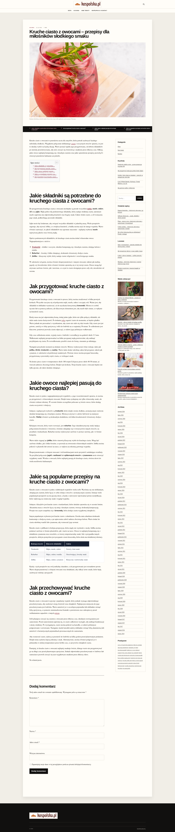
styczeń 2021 (121, 569)
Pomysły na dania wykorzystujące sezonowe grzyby (129, 370)
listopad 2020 (121, 576)
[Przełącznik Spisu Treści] (56, 162)
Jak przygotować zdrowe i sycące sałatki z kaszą (130, 251)
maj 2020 (120, 598)
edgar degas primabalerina (123, 647)
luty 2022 (120, 522)
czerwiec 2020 (121, 594)
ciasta (73, 143)
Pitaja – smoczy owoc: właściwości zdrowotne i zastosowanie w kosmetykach (130, 222)
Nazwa (32, 731)
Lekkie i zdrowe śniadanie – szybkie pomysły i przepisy (130, 256)
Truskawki (36, 247)
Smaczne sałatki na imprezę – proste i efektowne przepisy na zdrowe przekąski (130, 345)
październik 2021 (122, 537)
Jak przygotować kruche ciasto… (45, 168)
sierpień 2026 (121, 411)
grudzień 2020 (121, 573)
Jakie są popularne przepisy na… (45, 174)
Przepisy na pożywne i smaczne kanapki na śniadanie (129, 269)
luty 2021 (120, 565)
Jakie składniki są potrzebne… (45, 166)
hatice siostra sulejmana (127, 652)
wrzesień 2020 (121, 583)
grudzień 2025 (121, 440)
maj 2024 (120, 483)
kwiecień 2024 (121, 487)
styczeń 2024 (121, 497)
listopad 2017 (121, 619)
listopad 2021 (121, 533)
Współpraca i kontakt (99, 10)
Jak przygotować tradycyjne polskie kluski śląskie (130, 171)
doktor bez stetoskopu (137, 644)
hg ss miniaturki (135, 652)
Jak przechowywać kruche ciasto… (46, 177)
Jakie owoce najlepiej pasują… (45, 171)
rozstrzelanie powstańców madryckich (125, 663)
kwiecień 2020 (121, 601)
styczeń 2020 (121, 612)
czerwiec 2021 (121, 551)
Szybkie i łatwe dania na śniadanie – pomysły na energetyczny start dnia (130, 176)
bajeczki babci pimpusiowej (127, 644)
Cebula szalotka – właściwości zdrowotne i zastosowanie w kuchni (129, 227)
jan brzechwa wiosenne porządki (136, 655)
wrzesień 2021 (121, 540)
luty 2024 (120, 494)
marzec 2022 (121, 519)
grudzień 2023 (121, 501)
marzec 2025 (121, 472)
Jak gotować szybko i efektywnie (126, 188)
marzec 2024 (121, 490)
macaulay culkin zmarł (127, 660)
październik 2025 (122, 447)
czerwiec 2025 (121, 461)
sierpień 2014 (121, 630)
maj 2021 (120, 555)
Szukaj (139, 198)
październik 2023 (122, 504)
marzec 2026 (121, 429)
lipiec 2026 (121, 415)
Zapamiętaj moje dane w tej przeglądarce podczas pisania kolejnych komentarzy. (61, 764)
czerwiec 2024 (121, 479)
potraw (57, 613)
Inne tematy (85, 10)
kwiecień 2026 (121, 426)
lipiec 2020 (121, 590)
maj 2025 (120, 465)
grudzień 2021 (121, 529)
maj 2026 (120, 422)
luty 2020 (120, 608)
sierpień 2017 (121, 623)
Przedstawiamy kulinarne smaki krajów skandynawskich (128, 394)
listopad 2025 (121, 443)
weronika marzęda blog (129, 665)
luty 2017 (120, 626)
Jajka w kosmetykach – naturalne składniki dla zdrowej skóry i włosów (130, 245)
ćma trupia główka (126, 668)
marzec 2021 (121, 562)
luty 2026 (120, 433)
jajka (63, 320)
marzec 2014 (121, 633)
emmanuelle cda (132, 647)
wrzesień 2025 (121, 451)
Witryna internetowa (37, 753)
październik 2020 (122, 580)
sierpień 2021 (121, 544)
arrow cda (120, 644)
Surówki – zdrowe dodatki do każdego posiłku (130, 322)
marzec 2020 (121, 605)
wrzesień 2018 (121, 615)
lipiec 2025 (121, 458)
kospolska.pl (141, 828)
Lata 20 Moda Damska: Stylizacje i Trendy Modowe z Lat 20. (129, 182)
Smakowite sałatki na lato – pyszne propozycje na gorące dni (130, 165)
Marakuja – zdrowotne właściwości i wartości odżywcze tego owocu (129, 262)
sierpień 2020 (121, 587)
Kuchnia (76, 10)
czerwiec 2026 (121, 418)
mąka (89, 208)
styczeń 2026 (121, 436)
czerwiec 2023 (121, 508)
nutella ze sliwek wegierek (137, 660)
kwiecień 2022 (121, 515)
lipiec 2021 (121, 547)
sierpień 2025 (121, 454)
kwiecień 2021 (121, 558)
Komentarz (34, 698)
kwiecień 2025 (121, 469)
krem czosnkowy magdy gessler (124, 658)
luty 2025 (120, 476)
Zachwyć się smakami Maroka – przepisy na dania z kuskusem (129, 298)
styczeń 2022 (121, 526)
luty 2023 (120, 512)
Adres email (34, 742)
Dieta (70, 10)
